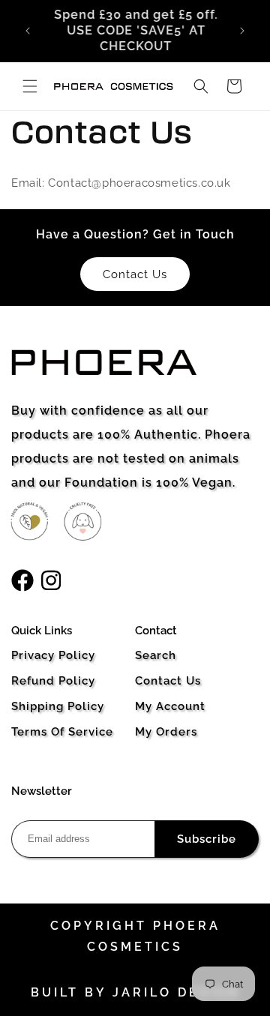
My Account (170, 706)
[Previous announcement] (27, 30)
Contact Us (168, 681)
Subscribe (206, 839)
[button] (30, 86)
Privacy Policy (53, 655)
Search (155, 655)
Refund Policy (53, 681)
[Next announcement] (242, 30)
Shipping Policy (57, 706)
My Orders (166, 732)
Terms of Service (62, 732)
